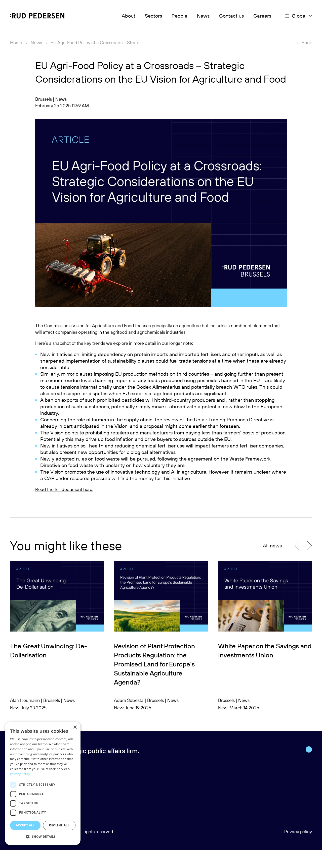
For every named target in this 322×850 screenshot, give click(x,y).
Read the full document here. (64, 489)
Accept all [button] (25, 825)
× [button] (75, 727)
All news (272, 545)
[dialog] (42, 783)
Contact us (231, 16)
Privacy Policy (20, 774)
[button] (309, 545)
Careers (262, 16)
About (128, 16)
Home (16, 42)
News (203, 16)
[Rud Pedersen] (37, 16)
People (179, 16)
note (187, 343)
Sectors (153, 16)
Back (307, 42)
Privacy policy (298, 831)
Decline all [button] (59, 825)
